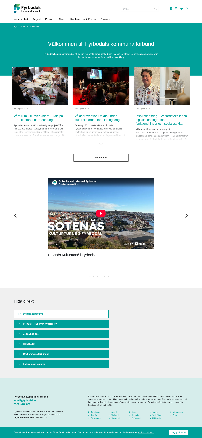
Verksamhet (21, 19)
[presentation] (15, 216)
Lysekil (114, 412)
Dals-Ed (94, 415)
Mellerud (115, 415)
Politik (48, 19)
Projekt (36, 19)
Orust (134, 412)
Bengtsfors (95, 412)
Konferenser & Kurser (83, 19)
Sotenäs (135, 415)
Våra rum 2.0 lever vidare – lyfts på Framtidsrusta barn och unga (38, 118)
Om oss (105, 19)
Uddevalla (156, 418)
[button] (99, 144)
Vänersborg (178, 412)
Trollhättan (156, 415)
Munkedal (115, 418)
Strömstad (136, 418)
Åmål (175, 415)
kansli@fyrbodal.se (25, 400)
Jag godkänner (178, 432)
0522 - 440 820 (22, 404)
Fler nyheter (101, 157)
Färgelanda (96, 418)
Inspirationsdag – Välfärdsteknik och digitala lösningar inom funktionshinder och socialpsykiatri (161, 119)
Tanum (155, 412)
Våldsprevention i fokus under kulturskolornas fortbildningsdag (97, 118)
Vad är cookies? (146, 432)
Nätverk (61, 19)
